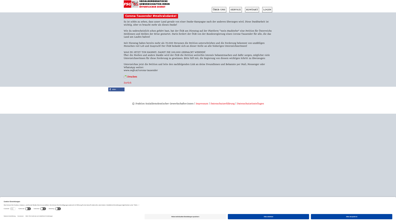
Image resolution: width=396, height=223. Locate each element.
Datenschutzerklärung (223, 103)
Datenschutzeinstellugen (250, 103)
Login (267, 9)
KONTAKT (252, 9)
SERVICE (235, 9)
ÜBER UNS (219, 9)
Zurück (127, 82)
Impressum (202, 103)
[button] (116, 89)
